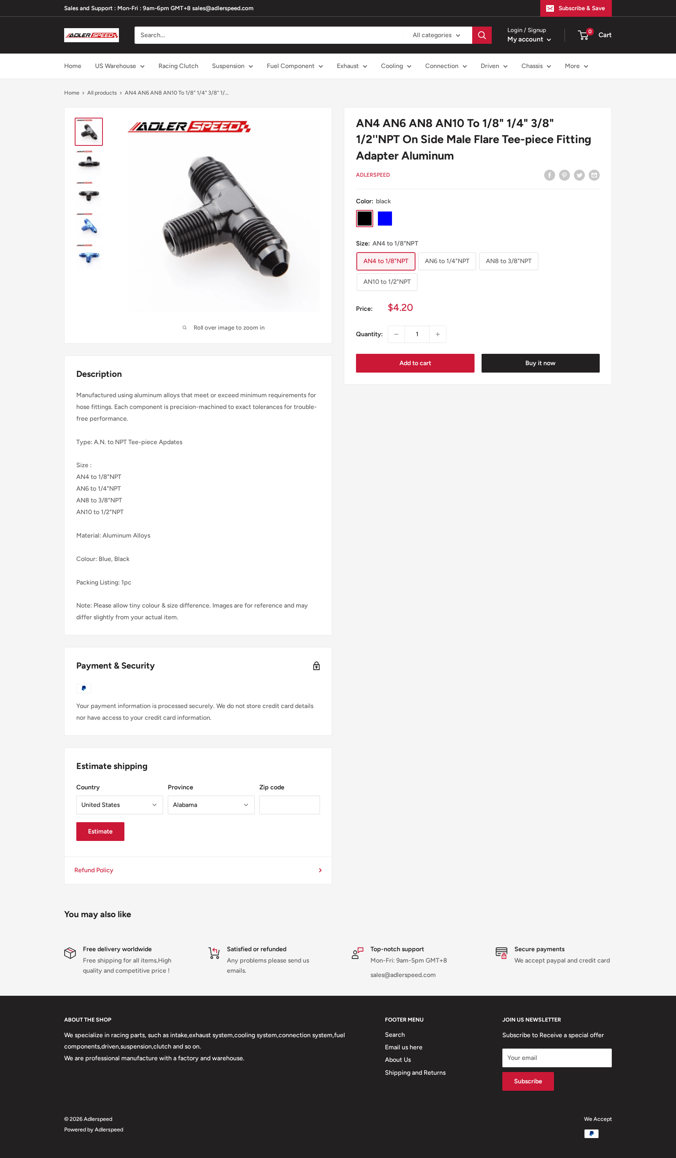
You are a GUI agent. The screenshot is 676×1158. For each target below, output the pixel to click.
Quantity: (369, 334)
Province (180, 787)
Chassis (532, 66)
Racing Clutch (178, 66)
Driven (490, 66)
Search (395, 1034)
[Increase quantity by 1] (438, 334)
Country (88, 787)
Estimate (100, 831)
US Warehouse (115, 66)
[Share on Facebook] (549, 175)
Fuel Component (291, 66)
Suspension (228, 66)
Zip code (271, 787)
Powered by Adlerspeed (93, 1129)
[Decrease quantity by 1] (396, 334)
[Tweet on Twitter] (579, 175)
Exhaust (348, 66)
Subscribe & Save (582, 8)
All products (102, 93)
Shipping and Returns (415, 1072)
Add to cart (415, 363)
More (572, 66)
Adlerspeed (373, 175)
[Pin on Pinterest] (564, 175)
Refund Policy (93, 870)
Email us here (403, 1047)
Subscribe (528, 1081)
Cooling (392, 66)
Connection (441, 66)
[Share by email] (594, 175)
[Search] (482, 35)
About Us (398, 1059)
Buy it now (540, 363)
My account (526, 39)
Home (72, 66)
